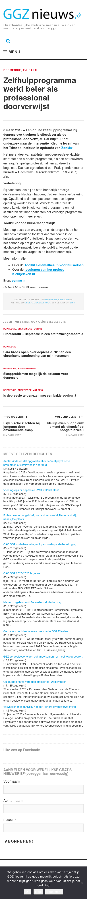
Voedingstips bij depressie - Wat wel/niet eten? (31, 490)
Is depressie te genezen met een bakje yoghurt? (40, 395)
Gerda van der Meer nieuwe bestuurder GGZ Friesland (36, 631)
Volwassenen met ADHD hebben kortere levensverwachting (39, 706)
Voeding (38, 390)
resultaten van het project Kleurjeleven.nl (38, 271)
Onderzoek (25, 390)
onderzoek (32, 302)
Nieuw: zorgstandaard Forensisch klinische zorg (32, 602)
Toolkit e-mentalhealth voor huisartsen (54, 265)
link (72, 302)
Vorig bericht (17, 416)
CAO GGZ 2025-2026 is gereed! (22, 573)
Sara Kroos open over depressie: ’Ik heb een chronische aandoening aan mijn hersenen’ (37, 354)
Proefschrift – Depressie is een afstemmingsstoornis (43, 334)
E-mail (9, 820)
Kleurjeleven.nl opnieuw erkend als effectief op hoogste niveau (65, 426)
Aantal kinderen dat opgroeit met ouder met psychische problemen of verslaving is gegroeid (36, 463)
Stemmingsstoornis (30, 329)
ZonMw (66, 147)
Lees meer (54, 891)
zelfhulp (44, 302)
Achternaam (13, 800)
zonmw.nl (19, 280)
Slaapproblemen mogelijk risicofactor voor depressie (35, 375)
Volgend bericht (68, 416)
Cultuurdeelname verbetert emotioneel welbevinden (34, 681)
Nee (38, 891)
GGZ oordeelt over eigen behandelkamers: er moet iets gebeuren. (43, 656)
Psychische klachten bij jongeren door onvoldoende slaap (21, 426)
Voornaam (11, 781)
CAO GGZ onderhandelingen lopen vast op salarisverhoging (40, 544)
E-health (31, 70)
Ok (27, 891)
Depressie (12, 70)
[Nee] (81, 883)
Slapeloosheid (27, 369)
